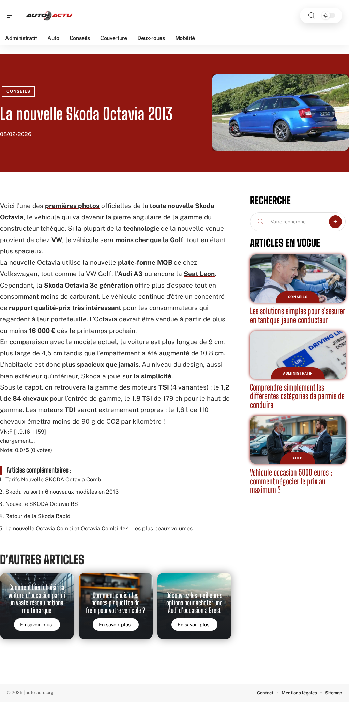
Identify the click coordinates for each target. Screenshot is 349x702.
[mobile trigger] (12, 15)
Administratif (298, 373)
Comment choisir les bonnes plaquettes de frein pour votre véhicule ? (115, 603)
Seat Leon (199, 273)
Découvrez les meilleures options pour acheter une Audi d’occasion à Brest (194, 603)
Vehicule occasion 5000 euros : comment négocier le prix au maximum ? (291, 481)
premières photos (72, 205)
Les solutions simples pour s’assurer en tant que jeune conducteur (297, 315)
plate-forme (136, 262)
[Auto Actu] (49, 15)
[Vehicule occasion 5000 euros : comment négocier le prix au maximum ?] (298, 440)
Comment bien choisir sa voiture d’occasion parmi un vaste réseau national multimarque (37, 598)
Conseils (18, 91)
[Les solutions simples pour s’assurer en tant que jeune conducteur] (298, 278)
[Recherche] (311, 15)
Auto (297, 458)
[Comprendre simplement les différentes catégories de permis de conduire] (298, 355)
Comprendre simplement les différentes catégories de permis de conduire (297, 396)
